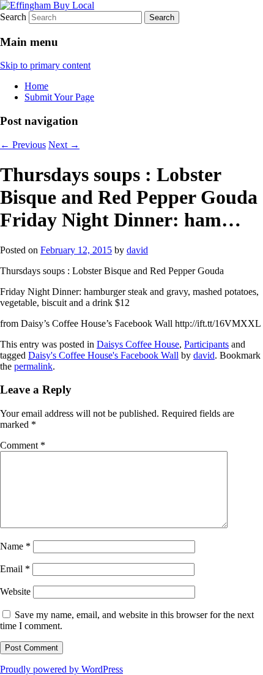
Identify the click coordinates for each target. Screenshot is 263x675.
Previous (23, 145)
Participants (206, 344)
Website (15, 591)
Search (13, 17)
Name (15, 546)
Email (15, 569)
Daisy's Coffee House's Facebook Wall (103, 355)
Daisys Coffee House (138, 344)
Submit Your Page (59, 97)
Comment (22, 445)
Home (36, 86)
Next (64, 145)
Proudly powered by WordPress (61, 669)
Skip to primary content (45, 65)
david (137, 250)
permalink (33, 366)
